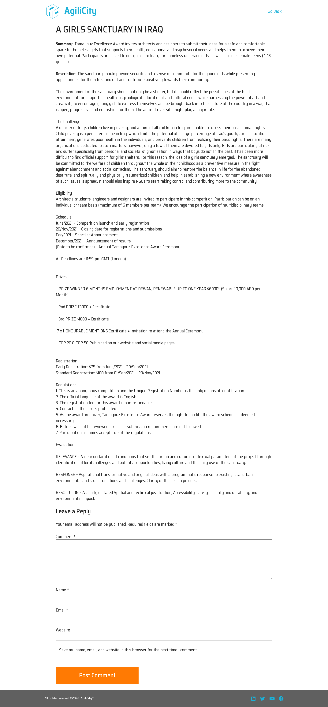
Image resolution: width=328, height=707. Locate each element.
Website (63, 630)
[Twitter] (262, 698)
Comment (65, 537)
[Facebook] (281, 698)
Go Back (275, 11)
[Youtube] (272, 698)
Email (62, 610)
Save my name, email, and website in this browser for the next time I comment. (128, 650)
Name (62, 590)
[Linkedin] (253, 698)
